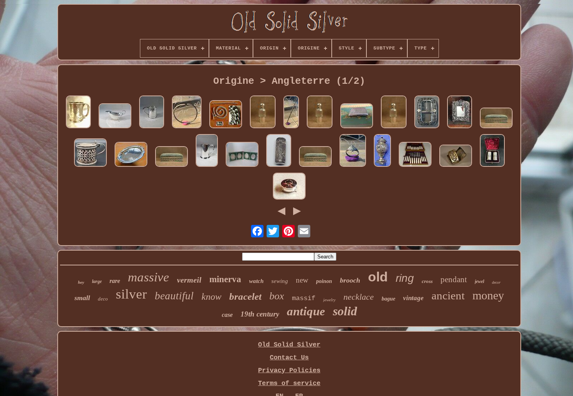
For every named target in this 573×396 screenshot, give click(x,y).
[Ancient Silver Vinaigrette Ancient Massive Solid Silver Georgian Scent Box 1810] (455, 157)
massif (303, 298)
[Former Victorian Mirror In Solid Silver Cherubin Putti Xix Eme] (459, 113)
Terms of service (289, 383)
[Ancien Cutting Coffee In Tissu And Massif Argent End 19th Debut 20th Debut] (496, 119)
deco (103, 299)
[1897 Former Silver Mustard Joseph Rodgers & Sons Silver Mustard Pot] (90, 153)
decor (496, 282)
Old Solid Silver (289, 344)
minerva (225, 279)
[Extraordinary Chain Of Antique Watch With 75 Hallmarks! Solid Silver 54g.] (225, 115)
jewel (479, 281)
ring (405, 278)
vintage (413, 298)
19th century (260, 314)
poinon (324, 281)
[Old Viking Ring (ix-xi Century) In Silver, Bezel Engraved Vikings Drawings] (353, 151)
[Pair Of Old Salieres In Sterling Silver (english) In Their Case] (492, 151)
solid (345, 311)
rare (115, 281)
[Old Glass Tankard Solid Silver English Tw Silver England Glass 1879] (78, 113)
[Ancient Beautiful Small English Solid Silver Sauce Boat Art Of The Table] (115, 116)
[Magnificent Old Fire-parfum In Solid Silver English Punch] (382, 151)
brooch (350, 280)
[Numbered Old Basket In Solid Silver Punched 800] (131, 155)
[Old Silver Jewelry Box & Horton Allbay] (289, 187)
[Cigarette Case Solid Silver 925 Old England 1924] (356, 116)
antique (306, 311)
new (302, 280)
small (82, 298)
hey (81, 282)
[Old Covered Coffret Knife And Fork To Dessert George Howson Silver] (415, 155)
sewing (279, 281)
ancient (448, 295)
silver (131, 294)
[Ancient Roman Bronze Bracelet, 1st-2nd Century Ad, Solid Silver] (186, 113)
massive (148, 277)
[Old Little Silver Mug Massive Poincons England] (207, 151)
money (488, 295)
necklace (358, 297)
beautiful (174, 296)
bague (388, 299)
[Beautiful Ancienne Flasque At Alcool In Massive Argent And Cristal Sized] (263, 113)
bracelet (245, 296)
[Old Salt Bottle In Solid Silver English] (278, 151)
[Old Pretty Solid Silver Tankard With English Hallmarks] (151, 113)
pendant (453, 279)
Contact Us (289, 357)
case (227, 314)
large (97, 281)
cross (427, 281)
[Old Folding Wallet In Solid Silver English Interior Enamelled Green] (242, 155)
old (378, 276)
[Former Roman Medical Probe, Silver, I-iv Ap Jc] (291, 113)
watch (256, 281)
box (276, 296)
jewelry (329, 299)
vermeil (189, 280)
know (211, 297)
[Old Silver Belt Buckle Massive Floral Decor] (426, 113)
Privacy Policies (289, 370)
